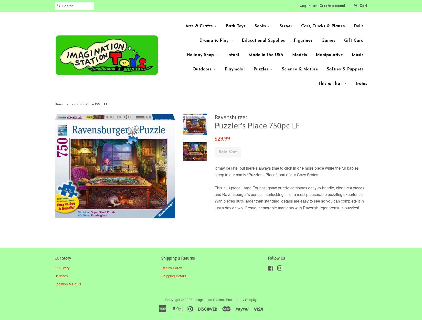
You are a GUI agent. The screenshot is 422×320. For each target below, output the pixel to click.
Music (358, 55)
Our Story (62, 267)
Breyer (285, 26)
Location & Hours (68, 283)
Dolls (359, 26)
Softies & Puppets (345, 69)
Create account (332, 6)
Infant (233, 55)
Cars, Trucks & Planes (323, 26)
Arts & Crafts (199, 26)
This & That (330, 84)
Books (260, 26)
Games (328, 41)
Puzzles (261, 69)
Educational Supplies (263, 41)
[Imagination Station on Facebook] (271, 268)
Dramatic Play (214, 41)
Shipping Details (174, 275)
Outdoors (202, 69)
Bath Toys (235, 26)
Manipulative (329, 55)
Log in (305, 6)
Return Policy (172, 267)
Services (61, 275)
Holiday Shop (201, 55)
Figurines (303, 41)
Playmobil (235, 69)
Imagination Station (209, 299)
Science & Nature (300, 69)
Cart (363, 6)
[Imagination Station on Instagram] (279, 268)
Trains (361, 84)
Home (59, 104)
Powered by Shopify (241, 299)
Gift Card (354, 41)
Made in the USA (265, 55)
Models (299, 55)
